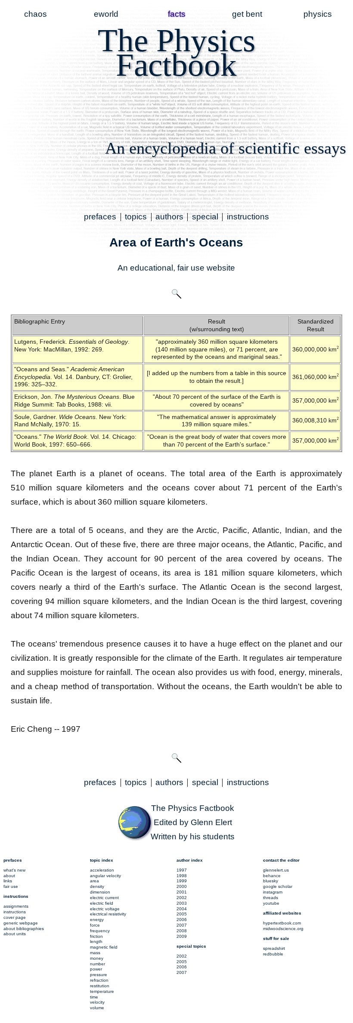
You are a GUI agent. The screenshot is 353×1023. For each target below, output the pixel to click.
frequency (100, 930)
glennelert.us (276, 870)
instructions (248, 216)
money (96, 958)
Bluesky (270, 880)
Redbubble (273, 954)
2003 (181, 903)
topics (136, 216)
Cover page (14, 917)
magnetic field (104, 947)
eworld (106, 13)
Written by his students (193, 836)
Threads (270, 897)
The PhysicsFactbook (176, 52)
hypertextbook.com (282, 923)
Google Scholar (277, 886)
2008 (181, 930)
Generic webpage (20, 923)
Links (7, 880)
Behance (272, 875)
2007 (181, 925)
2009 (181, 936)
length (96, 941)
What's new (14, 870)
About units (14, 933)
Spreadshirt (274, 948)
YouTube (271, 903)
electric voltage (105, 908)
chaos (35, 13)
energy (97, 919)
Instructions (14, 911)
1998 (181, 875)
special (205, 216)
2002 (181, 897)
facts (177, 13)
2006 (181, 919)
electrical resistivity (108, 914)
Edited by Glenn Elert (193, 822)
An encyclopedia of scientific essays (225, 148)
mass (95, 952)
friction (96, 936)
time (94, 997)
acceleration (102, 870)
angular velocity (105, 875)
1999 (181, 880)
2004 (181, 908)
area (94, 880)
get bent (247, 13)
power (96, 969)
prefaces (100, 216)
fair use (190, 267)
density (97, 886)
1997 (181, 870)
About (9, 875)
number (97, 963)
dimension (100, 892)
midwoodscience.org (283, 928)
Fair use (10, 886)
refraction (99, 980)
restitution (99, 985)
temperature (102, 991)
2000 (181, 886)
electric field (101, 903)
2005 (181, 914)
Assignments (15, 906)
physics (317, 13)
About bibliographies (23, 928)
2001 (181, 892)
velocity (97, 1002)
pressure (98, 974)
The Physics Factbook (192, 808)
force (95, 925)
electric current (104, 897)
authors (169, 216)
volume (97, 1007)
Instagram (272, 892)
